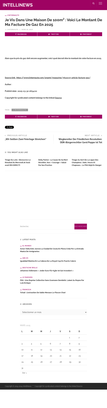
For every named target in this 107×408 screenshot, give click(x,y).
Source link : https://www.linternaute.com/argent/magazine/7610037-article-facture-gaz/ (48, 78)
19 (41, 356)
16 (80, 350)
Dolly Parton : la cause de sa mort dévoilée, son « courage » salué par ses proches (53, 162)
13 (51, 350)
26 (41, 362)
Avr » (24, 373)
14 (61, 350)
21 (60, 356)
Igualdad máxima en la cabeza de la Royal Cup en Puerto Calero (48, 261)
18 (32, 356)
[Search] (93, 3)
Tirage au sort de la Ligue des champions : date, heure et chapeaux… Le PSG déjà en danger (87, 162)
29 (70, 362)
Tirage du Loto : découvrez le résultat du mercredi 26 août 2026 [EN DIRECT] (18, 162)
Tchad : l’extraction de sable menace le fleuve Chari (42, 292)
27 (51, 362)
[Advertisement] (37, 50)
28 (61, 362)
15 (70, 350)
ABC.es (25, 258)
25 (32, 362)
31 (22, 368)
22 (70, 356)
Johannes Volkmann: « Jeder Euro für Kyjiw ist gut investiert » (46, 271)
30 (80, 362)
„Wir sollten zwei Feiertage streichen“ (25, 139)
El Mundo (26, 246)
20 (51, 356)
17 (22, 356)
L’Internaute (13, 15)
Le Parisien (27, 277)
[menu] (100, 3)
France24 (26, 289)
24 (22, 362)
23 (80, 356)
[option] (20, 162)
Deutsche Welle (29, 267)
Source (58, 98)
